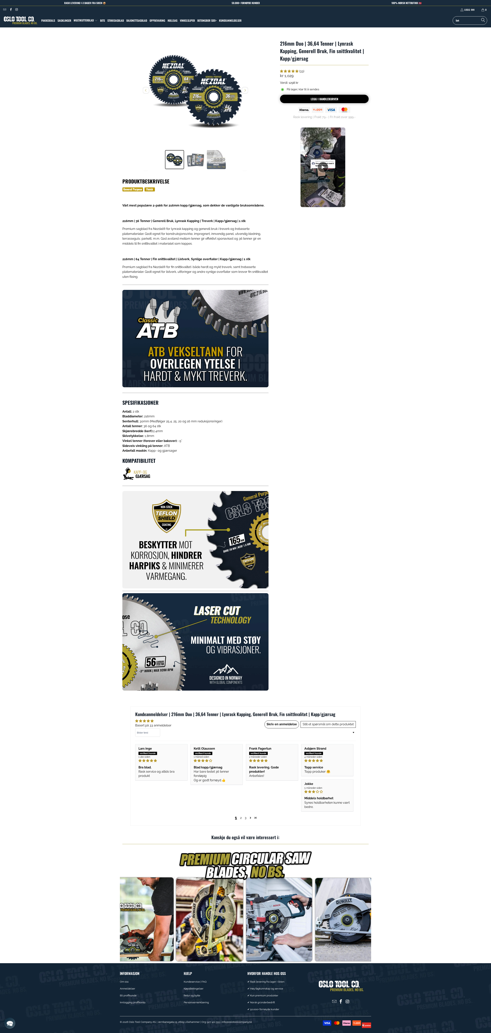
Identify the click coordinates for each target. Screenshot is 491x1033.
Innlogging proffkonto (132, 1002)
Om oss (124, 981)
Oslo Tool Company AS (142, 1022)
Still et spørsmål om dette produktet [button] (328, 724)
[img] (161, 760)
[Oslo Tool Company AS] (20, 20)
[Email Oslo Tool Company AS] (4, 9)
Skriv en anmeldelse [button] (282, 724)
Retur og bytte (192, 995)
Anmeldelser (127, 988)
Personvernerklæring (196, 1002)
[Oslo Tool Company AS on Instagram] (16, 9)
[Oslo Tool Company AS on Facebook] (10, 9)
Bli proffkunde (128, 995)
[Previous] (146, 90)
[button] (86, 20)
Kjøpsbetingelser (193, 988)
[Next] (245, 90)
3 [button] (245, 818)
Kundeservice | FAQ (195, 981)
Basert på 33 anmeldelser (153, 725)
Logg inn (469, 9)
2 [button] (241, 818)
